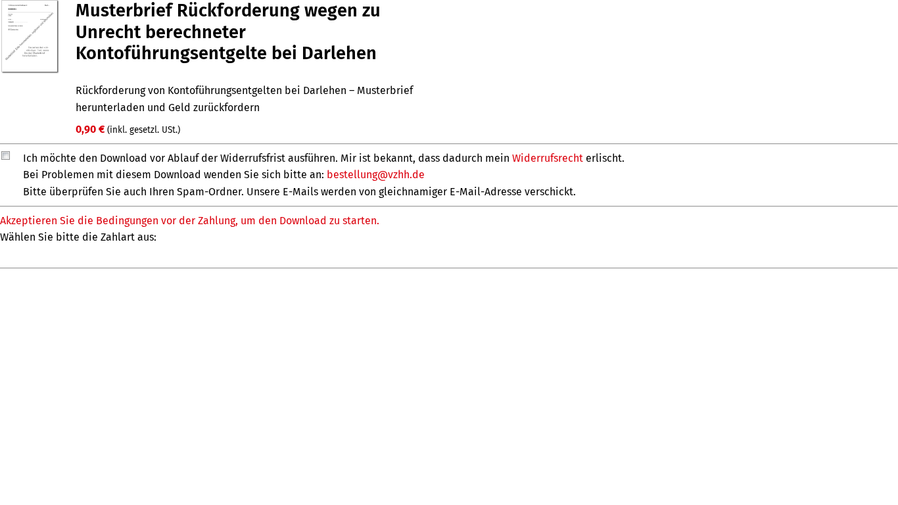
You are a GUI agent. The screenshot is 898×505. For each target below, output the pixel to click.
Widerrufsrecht (547, 158)
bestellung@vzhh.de (376, 174)
